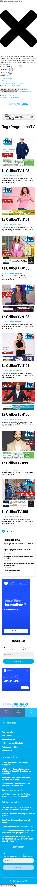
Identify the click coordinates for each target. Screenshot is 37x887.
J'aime (6, 708)
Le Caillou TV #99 (15, 463)
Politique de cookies (8, 95)
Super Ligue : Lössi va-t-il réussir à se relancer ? (19, 544)
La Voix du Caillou (8, 176)
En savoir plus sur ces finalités (11, 85)
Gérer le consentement (8, 886)
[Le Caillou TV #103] (18, 250)
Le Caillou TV (7, 163)
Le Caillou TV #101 (15, 366)
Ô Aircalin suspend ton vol (12, 571)
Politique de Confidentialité (10, 97)
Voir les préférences (21, 89)
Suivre (18, 708)
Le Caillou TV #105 (15, 171)
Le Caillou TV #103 (15, 268)
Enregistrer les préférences (9, 91)
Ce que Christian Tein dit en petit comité (17, 826)
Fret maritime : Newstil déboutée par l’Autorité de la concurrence (16, 785)
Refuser (10, 89)
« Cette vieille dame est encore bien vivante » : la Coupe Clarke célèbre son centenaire (18, 550)
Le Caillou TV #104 (15, 220)
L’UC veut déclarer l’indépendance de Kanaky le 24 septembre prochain (16, 809)
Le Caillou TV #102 (15, 317)
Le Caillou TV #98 (15, 512)
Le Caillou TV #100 (15, 415)
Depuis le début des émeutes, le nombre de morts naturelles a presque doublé (18, 832)
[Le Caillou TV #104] (18, 201)
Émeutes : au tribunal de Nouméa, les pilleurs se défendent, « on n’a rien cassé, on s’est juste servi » (17, 839)
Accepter (3, 89)
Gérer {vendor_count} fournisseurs (12, 83)
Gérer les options (7, 78)
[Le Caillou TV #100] (18, 396)
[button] (18, 29)
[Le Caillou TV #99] (18, 445)
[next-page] (15, 531)
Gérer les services (7, 81)
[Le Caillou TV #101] (18, 347)
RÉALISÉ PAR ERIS (22, 882)
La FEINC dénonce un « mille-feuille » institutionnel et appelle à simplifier (16, 795)
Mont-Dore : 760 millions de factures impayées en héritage (16, 779)
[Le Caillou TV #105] (18, 152)
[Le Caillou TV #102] (18, 298)
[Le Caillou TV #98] (18, 493)
